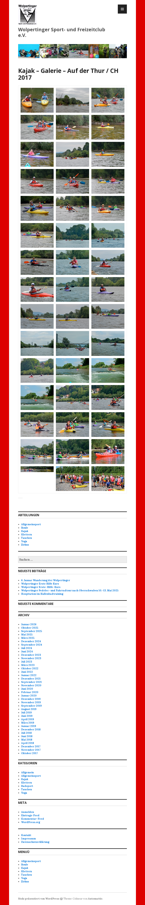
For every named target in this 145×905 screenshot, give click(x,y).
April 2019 (27, 719)
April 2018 (27, 743)
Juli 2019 (26, 712)
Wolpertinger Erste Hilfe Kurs (40, 583)
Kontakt (26, 835)
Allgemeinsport (31, 524)
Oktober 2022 (29, 668)
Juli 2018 (26, 733)
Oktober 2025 (29, 627)
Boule (24, 527)
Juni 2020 (27, 688)
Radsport (27, 786)
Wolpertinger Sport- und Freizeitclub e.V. (61, 32)
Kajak (24, 531)
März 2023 (28, 665)
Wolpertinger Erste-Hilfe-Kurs (40, 587)
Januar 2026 (28, 624)
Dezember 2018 (31, 729)
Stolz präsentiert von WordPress (38, 898)
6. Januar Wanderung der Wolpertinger (45, 580)
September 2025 (31, 631)
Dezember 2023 (31, 655)
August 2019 (28, 709)
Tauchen (26, 538)
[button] (37, 100)
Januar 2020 (29, 695)
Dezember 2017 (30, 746)
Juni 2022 (27, 671)
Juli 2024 (26, 648)
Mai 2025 (26, 634)
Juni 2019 (26, 716)
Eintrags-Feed (30, 815)
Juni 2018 (26, 736)
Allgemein (27, 772)
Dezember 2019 (31, 699)
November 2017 (31, 749)
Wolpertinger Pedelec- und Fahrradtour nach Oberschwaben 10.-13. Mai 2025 (69, 590)
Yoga (24, 541)
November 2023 (31, 658)
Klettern (26, 534)
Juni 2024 (27, 651)
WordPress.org (30, 822)
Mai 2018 (26, 739)
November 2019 (31, 702)
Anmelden (27, 812)
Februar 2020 (29, 692)
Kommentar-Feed (32, 818)
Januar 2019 (28, 726)
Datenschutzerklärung (35, 842)
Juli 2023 (26, 661)
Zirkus (25, 544)
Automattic (95, 898)
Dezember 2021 (31, 678)
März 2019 (27, 722)
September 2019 (31, 705)
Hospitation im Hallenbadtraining (42, 593)
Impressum (28, 838)
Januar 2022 (28, 675)
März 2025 (27, 638)
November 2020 (31, 685)
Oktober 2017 (29, 753)
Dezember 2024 (31, 641)
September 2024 (31, 644)
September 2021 (31, 682)
